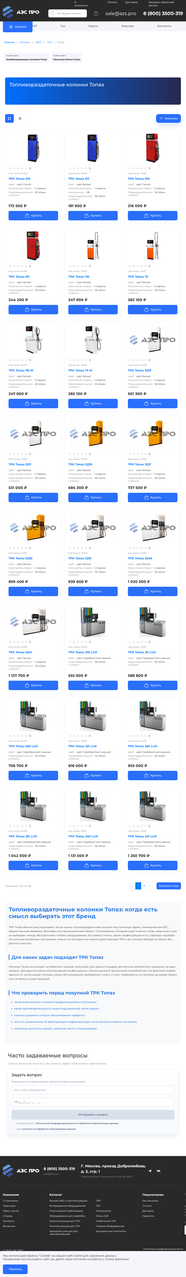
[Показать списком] (20, 118)
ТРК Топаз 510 (19, 178)
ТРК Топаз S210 (139, 370)
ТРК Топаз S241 (20, 652)
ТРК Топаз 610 (139, 178)
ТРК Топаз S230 (21, 558)
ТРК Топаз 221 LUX (82, 746)
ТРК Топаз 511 (78, 178)
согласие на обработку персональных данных (49, 1129)
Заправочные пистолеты (111, 1231)
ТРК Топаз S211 (20, 464)
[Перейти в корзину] (96, 13)
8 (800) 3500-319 (59, 1169)
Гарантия (148, 1215)
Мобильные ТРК (106, 1221)
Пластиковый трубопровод (66, 1210)
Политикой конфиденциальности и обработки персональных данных (77, 1123)
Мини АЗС (102, 1215)
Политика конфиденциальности (163, 1248)
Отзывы (7, 1215)
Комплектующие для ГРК (64, 1226)
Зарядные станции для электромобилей (63, 1232)
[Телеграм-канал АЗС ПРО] (150, 1170)
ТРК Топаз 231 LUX (23, 836)
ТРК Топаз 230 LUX (142, 746)
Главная (9, 42)
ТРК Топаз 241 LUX (142, 836)
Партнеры (9, 1205)
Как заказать (150, 1200)
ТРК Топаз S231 (79, 558)
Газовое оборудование (110, 1226)
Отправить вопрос (93, 1114)
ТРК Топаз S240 (140, 558)
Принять (15, 1269)
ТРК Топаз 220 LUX (23, 746)
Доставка (131, 2)
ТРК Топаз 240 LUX (83, 836)
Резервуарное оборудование (67, 1205)
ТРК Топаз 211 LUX (142, 652)
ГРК (98, 1205)
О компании (81, 4)
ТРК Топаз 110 (78, 276)
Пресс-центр (11, 1210)
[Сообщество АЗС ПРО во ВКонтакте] (158, 1170)
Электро (127, 26)
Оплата (112, 2)
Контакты (164, 26)
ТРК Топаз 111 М (80, 370)
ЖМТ (33, 26)
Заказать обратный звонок (161, 4)
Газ (62, 26)
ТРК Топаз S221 (139, 464)
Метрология (103, 1210)
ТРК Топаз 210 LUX (82, 652)
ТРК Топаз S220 (80, 464)
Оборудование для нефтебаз (67, 1215)
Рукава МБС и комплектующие (68, 1200)
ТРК (49, 42)
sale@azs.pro (51, 1173)
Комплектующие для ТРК (64, 1221)
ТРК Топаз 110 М (21, 370)
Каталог (25, 42)
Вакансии (9, 1226)
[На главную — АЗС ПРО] (23, 12)
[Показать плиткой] (9, 118)
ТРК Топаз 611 (19, 276)
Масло (93, 26)
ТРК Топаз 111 (138, 276)
